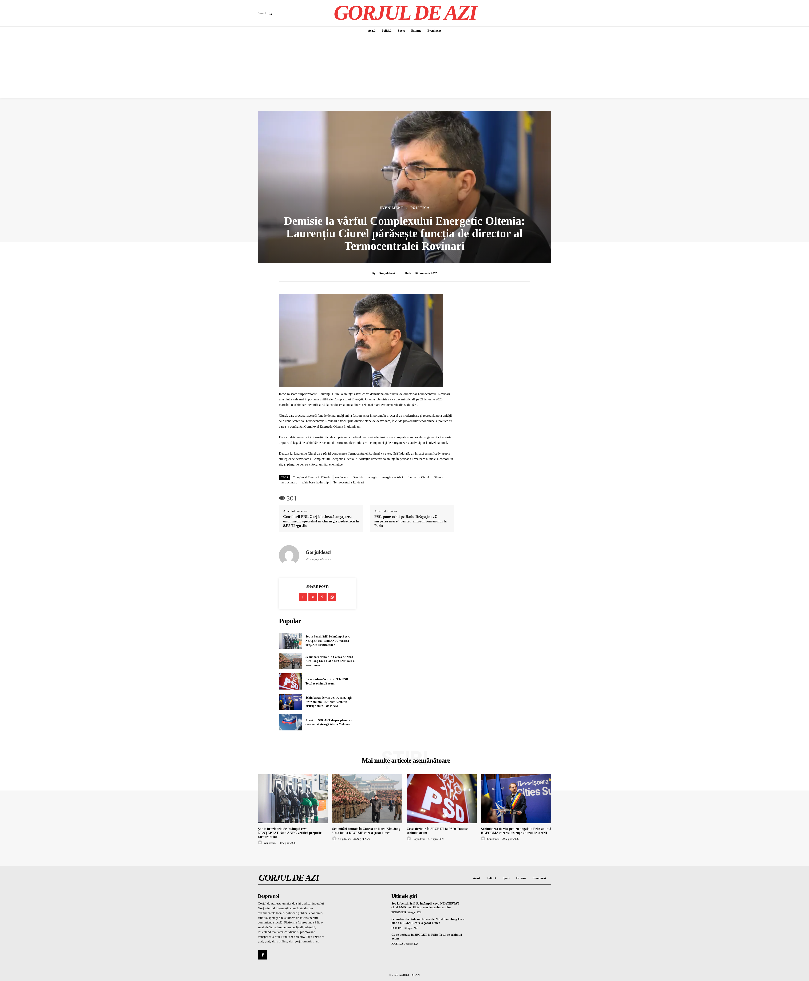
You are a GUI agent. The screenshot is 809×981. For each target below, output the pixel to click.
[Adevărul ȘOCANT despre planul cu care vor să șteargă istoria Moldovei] (290, 722)
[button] (266, 13)
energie (372, 477)
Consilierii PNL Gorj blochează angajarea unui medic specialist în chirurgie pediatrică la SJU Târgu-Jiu (321, 521)
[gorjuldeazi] (289, 555)
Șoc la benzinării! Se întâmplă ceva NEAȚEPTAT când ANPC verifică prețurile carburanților (327, 640)
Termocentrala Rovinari (349, 482)
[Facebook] (303, 597)
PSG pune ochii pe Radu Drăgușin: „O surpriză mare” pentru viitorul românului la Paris (410, 521)
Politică (420, 207)
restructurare (289, 482)
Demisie (358, 477)
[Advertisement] (404, 66)
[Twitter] (312, 597)
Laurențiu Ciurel (418, 477)
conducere (341, 477)
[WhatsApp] (332, 597)
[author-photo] (260, 842)
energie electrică (392, 477)
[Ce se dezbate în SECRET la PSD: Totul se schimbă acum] (290, 681)
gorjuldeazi (387, 273)
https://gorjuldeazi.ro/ (318, 559)
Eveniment (391, 207)
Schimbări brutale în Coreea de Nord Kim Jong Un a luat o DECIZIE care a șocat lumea (330, 661)
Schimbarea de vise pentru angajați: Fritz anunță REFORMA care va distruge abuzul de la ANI (328, 701)
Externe (397, 928)
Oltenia (438, 477)
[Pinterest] (322, 597)
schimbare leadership (315, 482)
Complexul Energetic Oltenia (312, 477)
